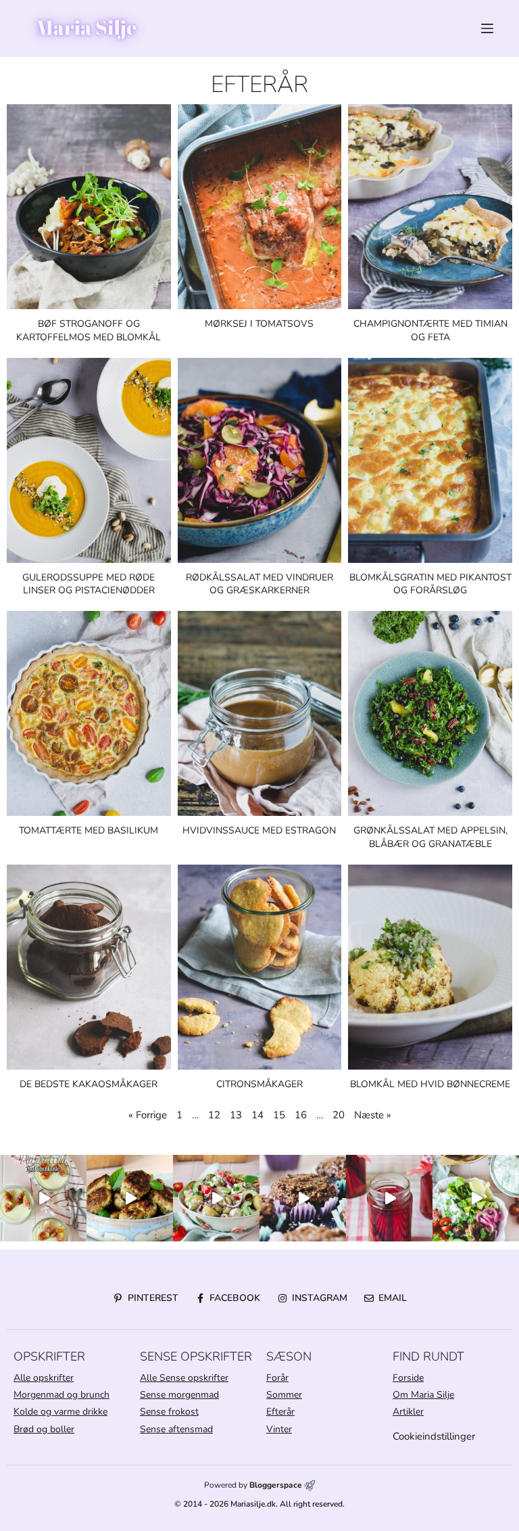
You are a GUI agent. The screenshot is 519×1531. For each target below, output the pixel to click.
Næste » (372, 1115)
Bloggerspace (275, 1485)
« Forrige (147, 1115)
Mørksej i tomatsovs (259, 323)
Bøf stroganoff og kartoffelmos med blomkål (88, 330)
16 (301, 1115)
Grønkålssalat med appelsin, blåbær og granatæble (430, 837)
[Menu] (487, 28)
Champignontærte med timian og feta (430, 330)
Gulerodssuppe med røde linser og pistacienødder (88, 584)
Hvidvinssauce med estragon (259, 830)
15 (279, 1115)
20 (338, 1115)
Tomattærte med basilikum (88, 830)
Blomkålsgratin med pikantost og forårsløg (430, 584)
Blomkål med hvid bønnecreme (430, 1084)
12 (214, 1115)
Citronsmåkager (259, 1084)
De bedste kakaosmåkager (88, 1084)
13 (236, 1115)
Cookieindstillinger (434, 1436)
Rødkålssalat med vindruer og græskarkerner (259, 584)
